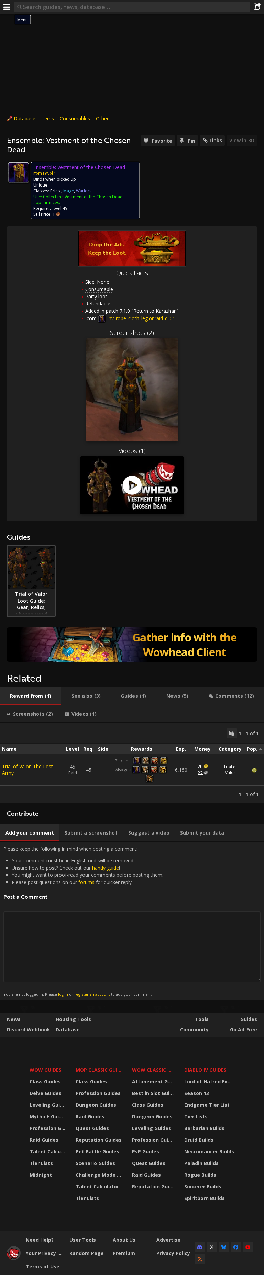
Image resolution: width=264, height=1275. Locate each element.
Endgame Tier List (207, 1104)
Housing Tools (73, 1019)
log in (63, 994)
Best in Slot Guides (154, 1093)
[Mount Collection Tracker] (132, 644)
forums (86, 882)
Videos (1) (132, 451)
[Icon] (18, 172)
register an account (92, 994)
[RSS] (200, 1259)
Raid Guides (44, 1140)
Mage (68, 191)
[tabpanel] (132, 763)
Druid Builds (198, 1140)
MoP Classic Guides (100, 1069)
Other (102, 118)
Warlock (84, 191)
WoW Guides (46, 1069)
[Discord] (200, 1247)
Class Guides (45, 1081)
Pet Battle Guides (97, 1151)
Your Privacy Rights (45, 1253)
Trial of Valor (230, 769)
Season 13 (196, 1093)
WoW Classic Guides (154, 1069)
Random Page (86, 1253)
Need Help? (40, 1240)
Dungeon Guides (96, 1104)
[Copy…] (232, 733)
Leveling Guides (48, 1104)
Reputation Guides (99, 1140)
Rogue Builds (200, 1175)
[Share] (257, 7)
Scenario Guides (95, 1163)
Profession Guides (48, 1128)
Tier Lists (41, 1163)
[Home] (14, 1258)
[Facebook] (236, 1247)
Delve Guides (46, 1093)
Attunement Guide (154, 1081)
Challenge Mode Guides (100, 1175)
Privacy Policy (173, 1253)
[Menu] (7, 7)
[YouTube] (248, 1247)
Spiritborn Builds (204, 1198)
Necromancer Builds (209, 1151)
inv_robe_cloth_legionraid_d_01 (140, 318)
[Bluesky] (224, 1247)
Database (24, 118)
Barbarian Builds (204, 1128)
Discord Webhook (28, 1029)
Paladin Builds (201, 1163)
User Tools (82, 1240)
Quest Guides (92, 1128)
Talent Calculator (48, 1151)
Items (47, 118)
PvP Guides (145, 1151)
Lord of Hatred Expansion (210, 1081)
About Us (124, 1240)
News (14, 1019)
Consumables (75, 118)
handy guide (105, 867)
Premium (124, 1253)
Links (216, 140)
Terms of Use (42, 1266)
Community (194, 1029)
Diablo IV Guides (205, 1069)
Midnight (41, 1175)
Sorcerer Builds (202, 1186)
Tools (202, 1019)
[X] (212, 1247)
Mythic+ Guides (48, 1116)
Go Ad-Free (243, 1029)
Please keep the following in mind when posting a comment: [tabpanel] (83, 921)
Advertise (168, 1240)
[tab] (30, 696)
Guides (248, 1019)
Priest (55, 191)
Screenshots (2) (132, 332)
